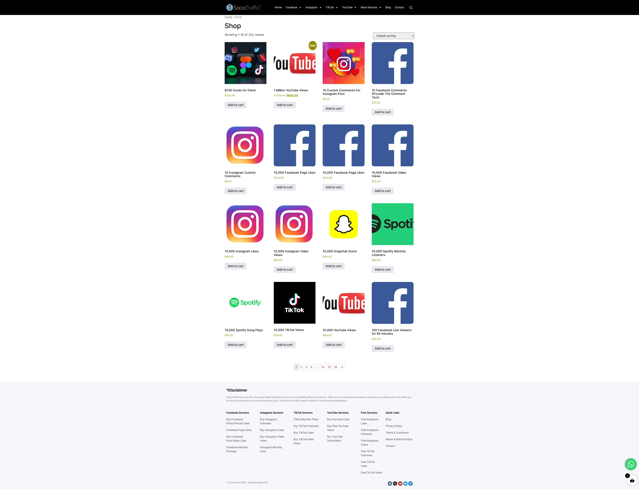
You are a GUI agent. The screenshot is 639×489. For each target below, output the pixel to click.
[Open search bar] (411, 7)
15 (329, 367)
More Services (369, 7)
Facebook (291, 7)
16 (335, 367)
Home (278, 7)
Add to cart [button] (236, 105)
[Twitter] (405, 483)
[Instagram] (395, 483)
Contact (399, 7)
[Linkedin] (410, 483)
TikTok (330, 7)
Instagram (312, 7)
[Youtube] (400, 483)
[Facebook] (390, 483)
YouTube (347, 7)
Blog (388, 7)
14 (322, 367)
